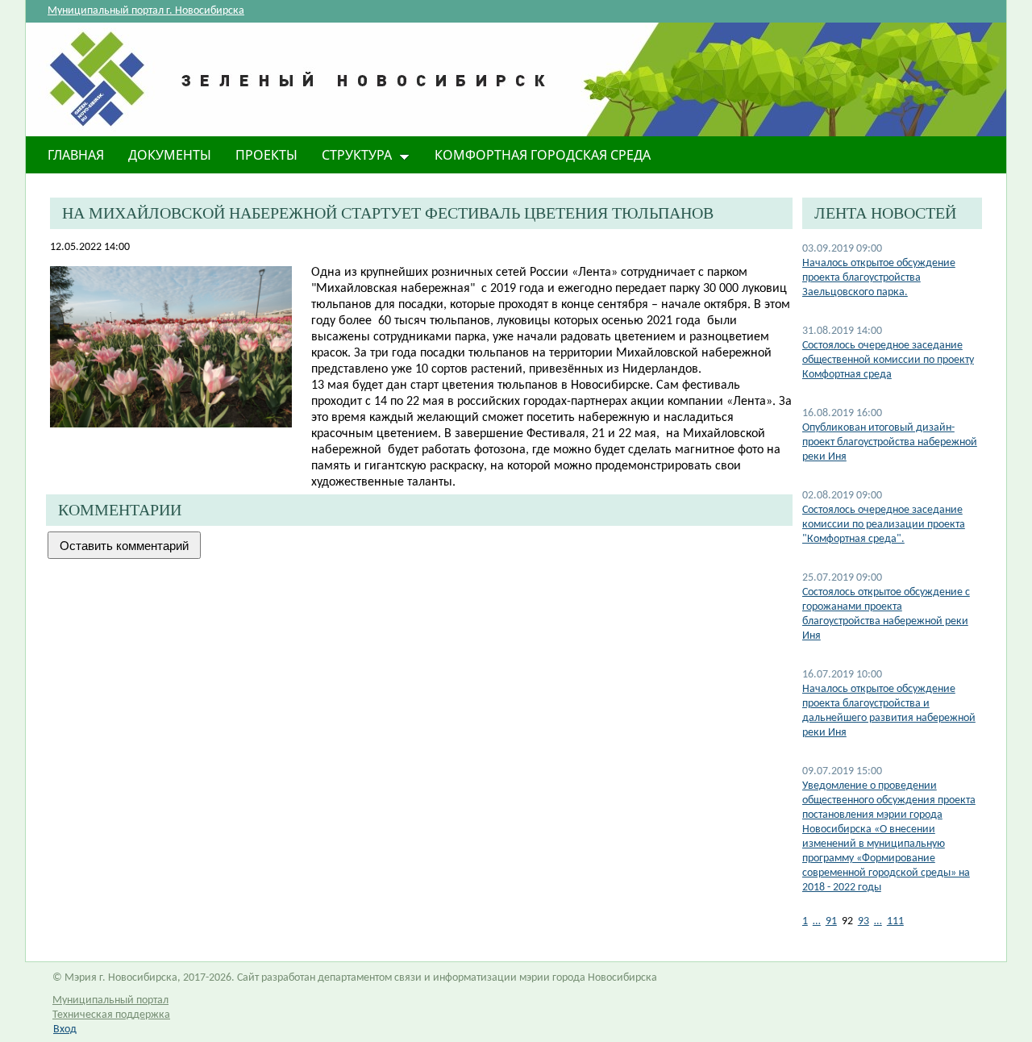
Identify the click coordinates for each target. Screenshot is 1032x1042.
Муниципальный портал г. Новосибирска (146, 11)
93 (863, 921)
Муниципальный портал (110, 1000)
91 (831, 921)
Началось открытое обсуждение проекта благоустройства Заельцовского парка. (878, 277)
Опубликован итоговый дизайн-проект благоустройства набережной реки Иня (889, 442)
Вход (65, 1029)
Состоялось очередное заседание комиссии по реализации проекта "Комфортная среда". (883, 524)
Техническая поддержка (111, 1015)
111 (895, 921)
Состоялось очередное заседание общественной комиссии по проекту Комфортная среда (888, 360)
